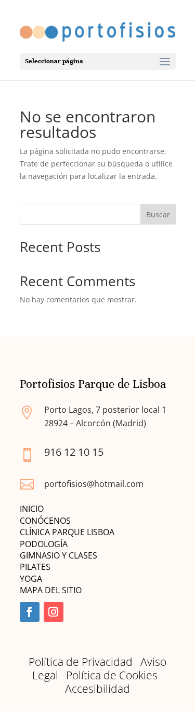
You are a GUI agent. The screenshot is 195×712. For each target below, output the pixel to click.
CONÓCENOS (45, 520)
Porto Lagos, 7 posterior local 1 (105, 409)
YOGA (31, 578)
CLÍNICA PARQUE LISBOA (67, 532)
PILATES (35, 567)
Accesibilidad (97, 688)
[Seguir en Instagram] (53, 612)
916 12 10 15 (73, 452)
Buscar (158, 214)
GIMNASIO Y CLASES (59, 555)
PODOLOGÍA (44, 544)
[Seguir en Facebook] (30, 612)
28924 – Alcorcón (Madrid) (95, 423)
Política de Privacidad (81, 661)
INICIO (32, 508)
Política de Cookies (112, 675)
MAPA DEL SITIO (51, 590)
